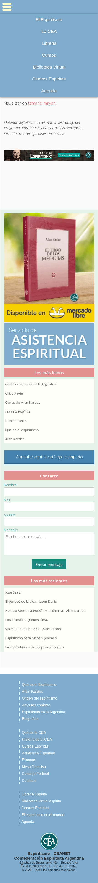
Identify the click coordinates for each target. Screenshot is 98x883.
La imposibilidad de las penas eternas (34, 647)
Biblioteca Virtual (49, 67)
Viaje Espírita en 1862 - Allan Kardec (33, 628)
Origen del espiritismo (39, 698)
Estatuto (28, 760)
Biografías (30, 719)
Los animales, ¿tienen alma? (27, 619)
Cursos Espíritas (35, 746)
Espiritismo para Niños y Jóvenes (31, 638)
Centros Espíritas (49, 79)
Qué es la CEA (34, 733)
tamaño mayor (41, 103)
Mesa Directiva (34, 767)
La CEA (49, 31)
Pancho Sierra (16, 420)
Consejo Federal (35, 774)
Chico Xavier (14, 393)
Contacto (29, 780)
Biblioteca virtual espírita (41, 801)
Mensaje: (11, 530)
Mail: (7, 500)
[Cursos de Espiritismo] (49, 155)
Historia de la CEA (37, 739)
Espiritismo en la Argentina (43, 712)
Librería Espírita (17, 411)
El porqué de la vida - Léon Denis (31, 601)
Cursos (49, 55)
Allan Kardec (14, 439)
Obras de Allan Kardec (22, 402)
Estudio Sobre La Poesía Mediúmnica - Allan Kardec (45, 610)
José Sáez (13, 592)
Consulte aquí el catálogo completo (49, 456)
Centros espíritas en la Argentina (31, 384)
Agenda (49, 90)
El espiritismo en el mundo (42, 815)
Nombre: (11, 485)
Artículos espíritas (36, 705)
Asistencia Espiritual (38, 753)
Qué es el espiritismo (22, 429)
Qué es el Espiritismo (39, 685)
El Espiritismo (49, 19)
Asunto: (10, 514)
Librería (49, 43)
